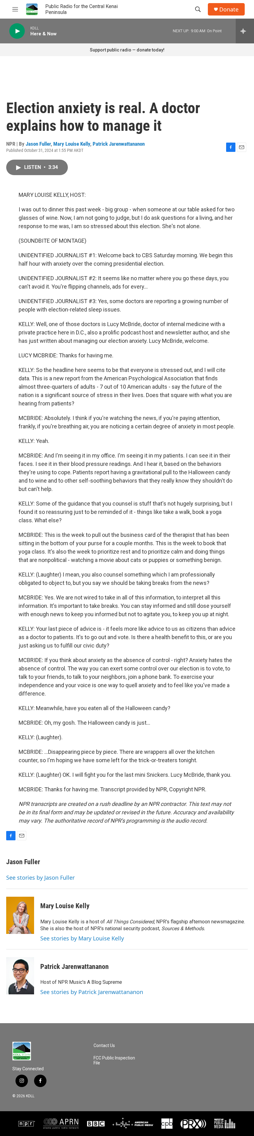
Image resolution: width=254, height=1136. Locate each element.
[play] (17, 31)
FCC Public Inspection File (114, 1060)
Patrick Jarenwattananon (119, 144)
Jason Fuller (38, 144)
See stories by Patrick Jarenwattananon (91, 992)
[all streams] (245, 31)
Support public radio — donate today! (127, 49)
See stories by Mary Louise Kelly (82, 938)
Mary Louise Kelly (71, 144)
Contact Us (104, 1045)
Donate (229, 9)
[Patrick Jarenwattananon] (20, 975)
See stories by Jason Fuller (40, 877)
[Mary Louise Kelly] (20, 915)
